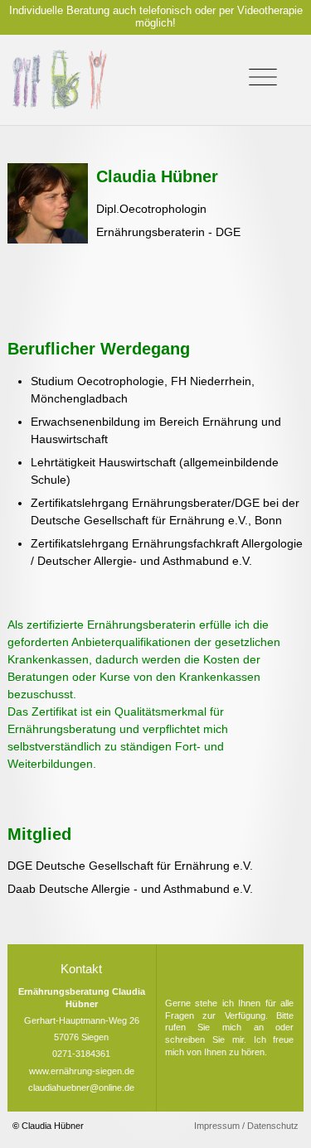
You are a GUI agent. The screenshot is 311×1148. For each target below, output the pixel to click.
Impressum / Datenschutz (246, 1126)
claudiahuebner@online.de (81, 1088)
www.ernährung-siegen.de (81, 1071)
